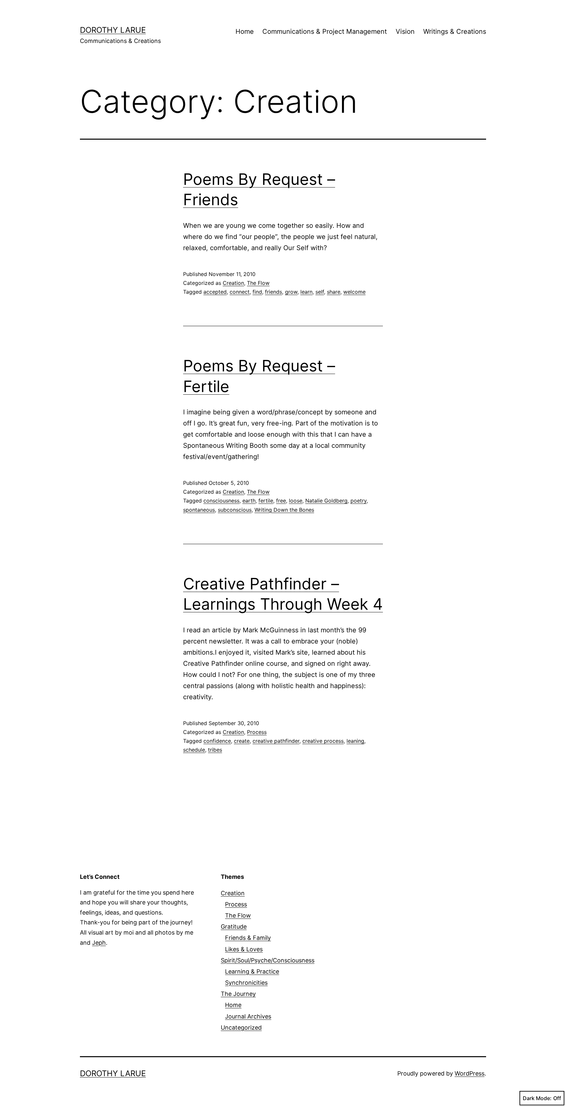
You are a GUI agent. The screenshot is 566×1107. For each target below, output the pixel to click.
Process (257, 732)
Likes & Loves (244, 949)
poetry (358, 500)
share (333, 291)
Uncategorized (241, 1027)
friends (273, 291)
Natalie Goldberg (326, 500)
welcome (354, 291)
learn (306, 291)
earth (248, 500)
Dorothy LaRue (113, 30)
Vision (405, 31)
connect (240, 291)
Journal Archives (248, 1016)
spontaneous (199, 509)
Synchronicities (246, 982)
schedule (194, 749)
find (257, 291)
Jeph (99, 942)
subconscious (235, 509)
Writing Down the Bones (284, 509)
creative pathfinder (276, 741)
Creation (233, 283)
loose (295, 500)
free (281, 500)
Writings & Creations (454, 31)
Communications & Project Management (324, 31)
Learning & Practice (252, 971)
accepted (215, 291)
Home (245, 31)
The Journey (238, 993)
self (319, 291)
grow (291, 291)
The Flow (258, 283)
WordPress (469, 1073)
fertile (265, 500)
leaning (355, 741)
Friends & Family (248, 937)
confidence (217, 741)
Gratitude (234, 926)
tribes (215, 749)
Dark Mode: (537, 1098)
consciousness (221, 500)
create (242, 741)
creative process (323, 741)
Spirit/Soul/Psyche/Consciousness (267, 960)
